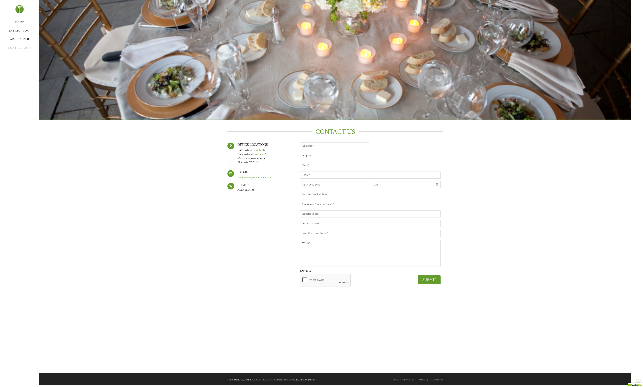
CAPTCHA (305, 271)
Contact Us (437, 380)
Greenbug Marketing (304, 380)
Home (396, 380)
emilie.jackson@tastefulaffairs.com (254, 177)
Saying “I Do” (408, 380)
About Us (423, 380)
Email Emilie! (259, 154)
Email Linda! (259, 150)
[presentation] (325, 280)
